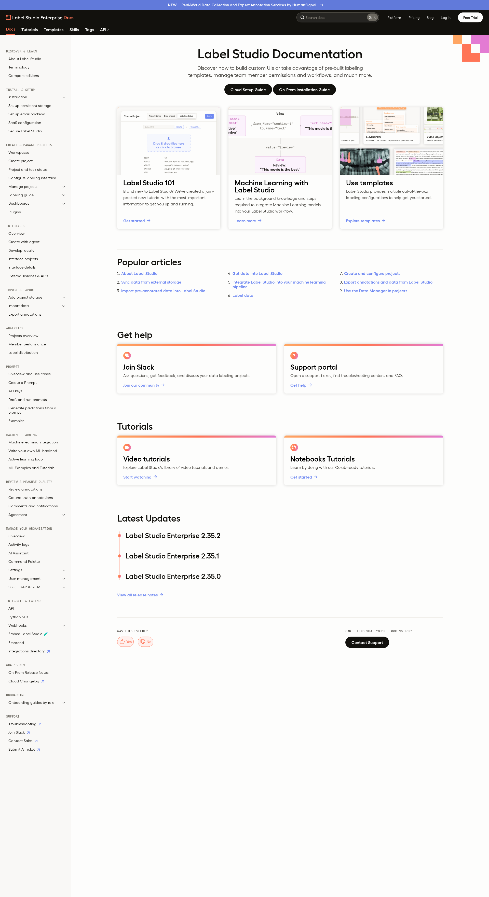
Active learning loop (25, 459)
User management (24, 578)
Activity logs (18, 544)
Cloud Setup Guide (248, 89)
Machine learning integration (33, 442)
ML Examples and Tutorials (31, 468)
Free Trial (470, 18)
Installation (17, 97)
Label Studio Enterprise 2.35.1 (172, 556)
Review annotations (25, 489)
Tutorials (29, 29)
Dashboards (18, 203)
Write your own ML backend (32, 450)
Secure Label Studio (25, 131)
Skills (74, 29)
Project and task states (28, 169)
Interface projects (23, 259)
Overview (16, 233)
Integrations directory (27, 651)
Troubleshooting (22, 724)
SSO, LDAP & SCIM (24, 587)
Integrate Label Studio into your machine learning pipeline (279, 284)
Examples (16, 421)
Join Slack (17, 732)
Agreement (17, 514)
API (103, 29)
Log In (446, 18)
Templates (53, 29)
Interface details (22, 267)
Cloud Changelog (24, 681)
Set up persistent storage (29, 105)
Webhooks (17, 625)
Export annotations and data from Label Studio (388, 282)
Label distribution (23, 353)
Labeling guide (21, 195)
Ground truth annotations (30, 498)
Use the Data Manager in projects (375, 290)
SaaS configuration (24, 122)
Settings (15, 570)
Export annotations (25, 314)
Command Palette (24, 561)
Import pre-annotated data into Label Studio (163, 290)
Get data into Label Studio (257, 273)
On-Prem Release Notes (28, 672)
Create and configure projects (372, 273)
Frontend (16, 642)
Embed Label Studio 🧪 (28, 634)
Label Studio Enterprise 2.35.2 (173, 535)
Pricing (414, 18)
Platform (394, 18)
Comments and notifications (33, 506)
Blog (430, 18)
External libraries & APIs (28, 276)
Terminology (19, 67)
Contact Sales (21, 741)
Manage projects (22, 186)
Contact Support (367, 642)
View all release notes (137, 595)
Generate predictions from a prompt (32, 410)
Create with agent (23, 242)
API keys (15, 391)
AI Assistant (18, 553)
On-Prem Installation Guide (304, 89)
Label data (243, 295)
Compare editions (23, 76)
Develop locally (21, 250)
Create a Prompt (22, 382)
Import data (18, 306)
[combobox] (337, 17)
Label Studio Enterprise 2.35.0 (173, 576)
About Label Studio (24, 59)
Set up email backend (26, 114)
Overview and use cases (29, 374)
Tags (89, 29)
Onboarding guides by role (31, 702)
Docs (10, 29)
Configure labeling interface (32, 178)
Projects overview (23, 335)
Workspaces (19, 152)
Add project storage (25, 297)
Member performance (27, 344)
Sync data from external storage (151, 282)
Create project (20, 161)
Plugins (14, 212)
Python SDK (18, 617)
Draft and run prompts (27, 399)
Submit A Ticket (22, 749)
